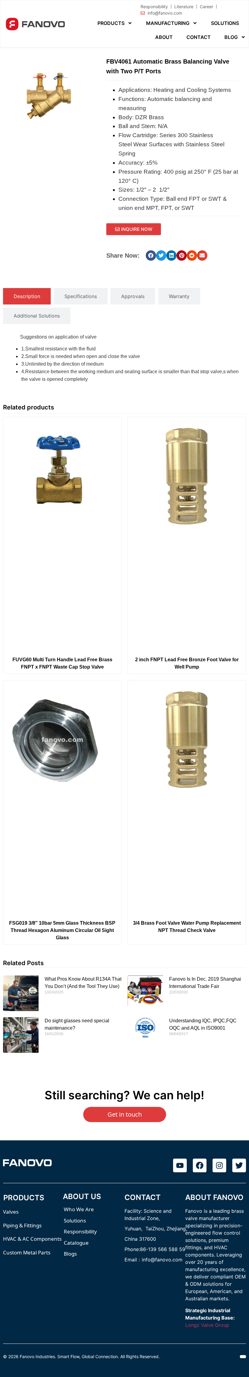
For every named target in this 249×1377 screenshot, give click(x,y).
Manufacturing (167, 23)
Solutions (225, 23)
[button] (151, 255)
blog (231, 37)
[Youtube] (180, 1165)
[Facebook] (199, 1165)
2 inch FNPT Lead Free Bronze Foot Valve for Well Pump (187, 663)
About (164, 37)
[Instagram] (219, 1165)
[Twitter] (239, 1165)
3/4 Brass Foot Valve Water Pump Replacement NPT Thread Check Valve (187, 926)
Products (110, 23)
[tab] (27, 296)
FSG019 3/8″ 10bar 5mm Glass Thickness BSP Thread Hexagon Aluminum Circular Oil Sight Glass (62, 930)
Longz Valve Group (207, 1325)
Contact (198, 37)
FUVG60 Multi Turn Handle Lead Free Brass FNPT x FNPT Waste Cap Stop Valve (62, 663)
